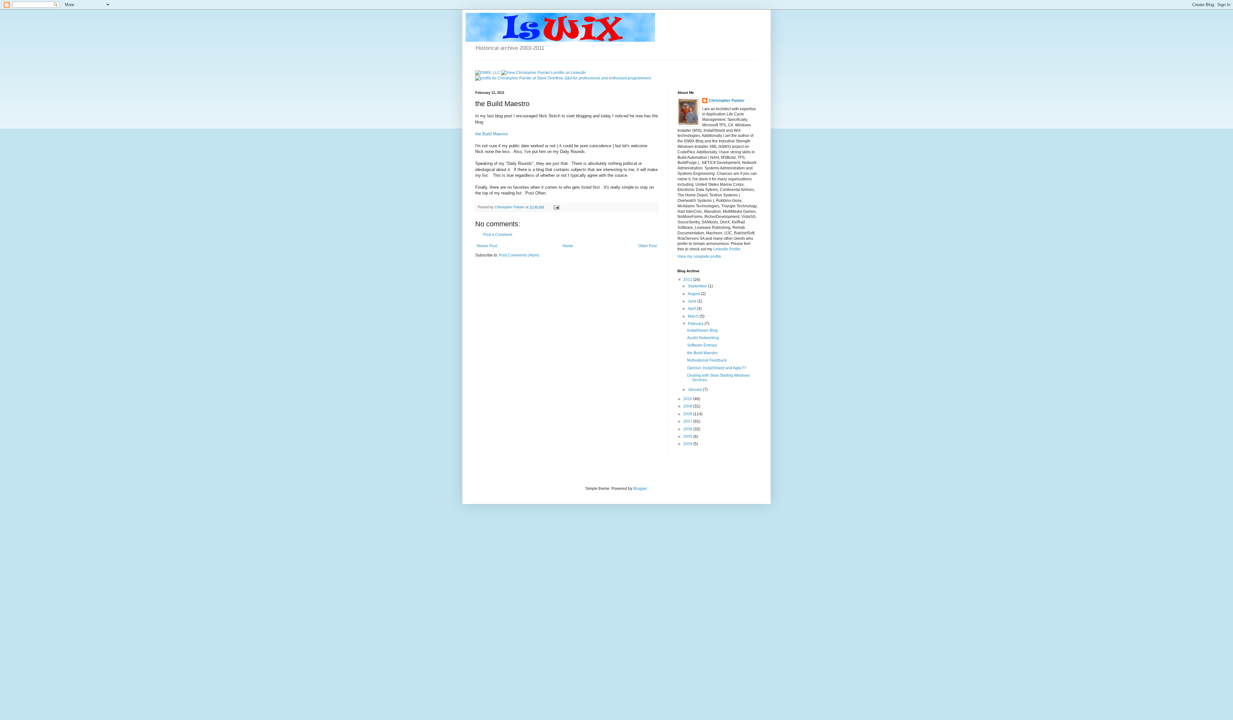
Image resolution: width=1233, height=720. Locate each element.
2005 (688, 436)
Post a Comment (497, 234)
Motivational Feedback (707, 360)
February (696, 323)
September (698, 286)
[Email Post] (556, 207)
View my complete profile (699, 256)
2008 (688, 414)
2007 (688, 421)
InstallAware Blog (702, 330)
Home (568, 246)
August (694, 294)
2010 (688, 399)
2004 (688, 444)
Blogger (640, 488)
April (692, 308)
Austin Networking (703, 338)
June (692, 301)
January (695, 389)
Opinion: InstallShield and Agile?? (716, 368)
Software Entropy (702, 345)
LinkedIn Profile (726, 249)
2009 (688, 406)
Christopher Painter (727, 100)
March (694, 316)
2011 (688, 279)
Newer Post (487, 246)
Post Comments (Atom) (519, 255)
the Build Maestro (491, 133)
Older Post (647, 246)
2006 (688, 429)
